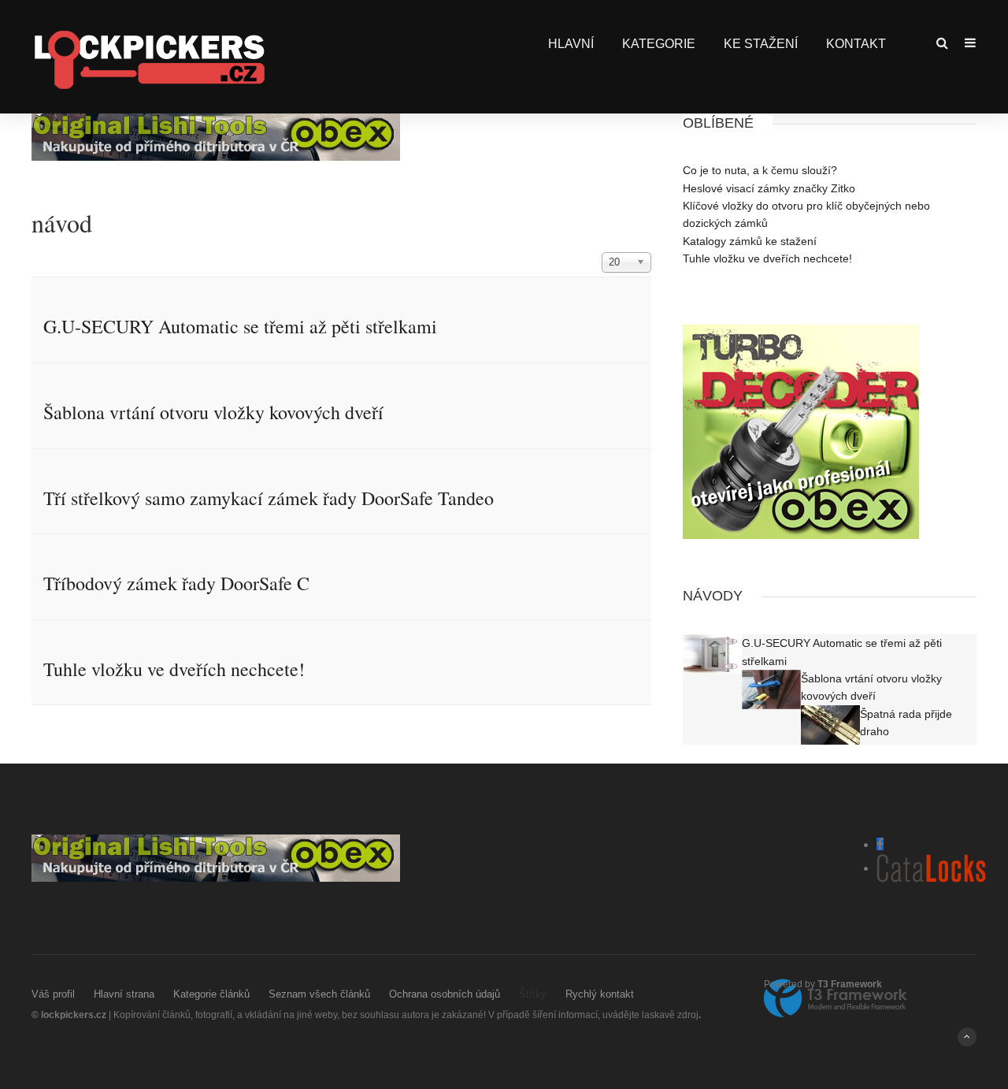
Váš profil (53, 994)
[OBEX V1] (801, 431)
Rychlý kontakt (599, 994)
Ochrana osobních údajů (444, 994)
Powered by (823, 984)
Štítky (533, 994)
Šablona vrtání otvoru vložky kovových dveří (213, 412)
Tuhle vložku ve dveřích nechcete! (174, 669)
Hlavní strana (124, 994)
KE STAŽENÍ (761, 43)
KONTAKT (856, 43)
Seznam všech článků (319, 994)
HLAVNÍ (571, 43)
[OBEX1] (216, 136)
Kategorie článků (211, 994)
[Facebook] (880, 844)
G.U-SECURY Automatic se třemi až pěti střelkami (240, 326)
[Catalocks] (931, 868)
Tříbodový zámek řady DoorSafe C (176, 583)
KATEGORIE (658, 43)
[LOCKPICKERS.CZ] (149, 58)
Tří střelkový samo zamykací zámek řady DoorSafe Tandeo (268, 498)
